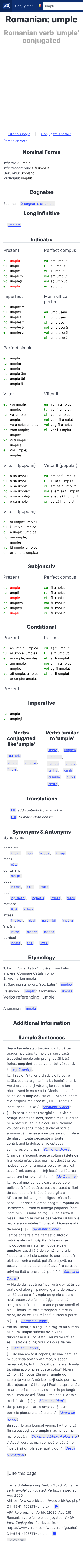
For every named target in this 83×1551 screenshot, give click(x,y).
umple (12, 762)
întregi (60, 853)
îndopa (44, 853)
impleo (66, 984)
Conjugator (24, 6)
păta (14, 864)
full (13, 817)
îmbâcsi (16, 920)
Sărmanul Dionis (56, 1107)
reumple (14, 756)
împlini (15, 853)
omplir (30, 991)
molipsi (16, 876)
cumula (54, 777)
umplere (14, 225)
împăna (67, 920)
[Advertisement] (41, 85)
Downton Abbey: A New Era (54, 1436)
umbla (70, 763)
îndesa (15, 887)
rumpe (53, 763)
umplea (30, 762)
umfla (52, 770)
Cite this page (19, 134)
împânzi (31, 932)
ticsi (30, 853)
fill (13, 810)
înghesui (38, 898)
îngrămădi (18, 898)
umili (68, 770)
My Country (21, 1069)
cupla (71, 777)
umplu (67, 991)
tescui (71, 898)
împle (12, 769)
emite (52, 784)
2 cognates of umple (37, 203)
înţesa (44, 887)
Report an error (16, 1539)
